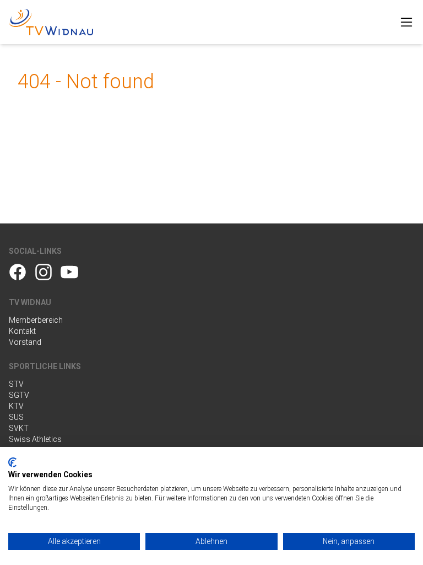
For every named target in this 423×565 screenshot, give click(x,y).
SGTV (19, 395)
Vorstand (25, 342)
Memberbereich (36, 320)
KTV (16, 406)
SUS (16, 417)
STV (16, 384)
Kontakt (22, 331)
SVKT (19, 428)
